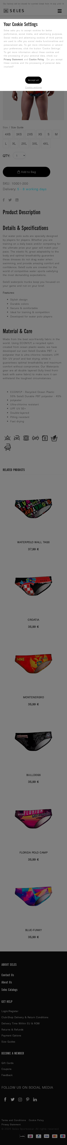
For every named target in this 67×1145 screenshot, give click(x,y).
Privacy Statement (13, 59)
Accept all (33, 80)
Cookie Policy (36, 59)
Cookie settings (33, 87)
